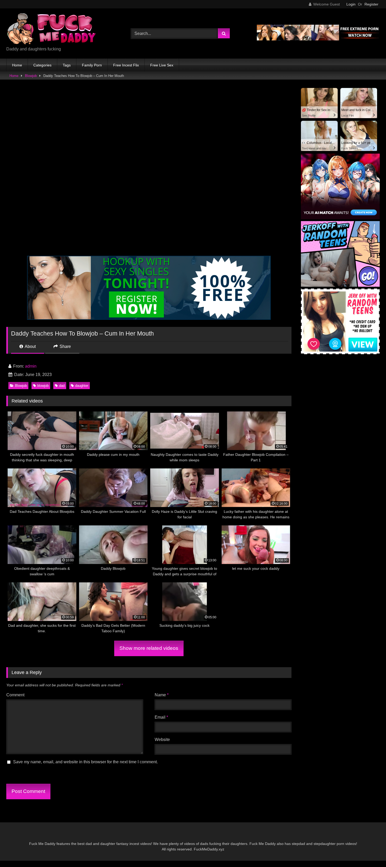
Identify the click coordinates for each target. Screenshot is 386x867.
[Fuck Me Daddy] (52, 29)
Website (162, 739)
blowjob (43, 386)
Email (161, 717)
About (30, 346)
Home (17, 65)
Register (371, 4)
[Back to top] (369, 851)
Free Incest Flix (126, 65)
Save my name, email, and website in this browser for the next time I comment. (85, 762)
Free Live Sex (161, 65)
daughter (81, 386)
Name (162, 695)
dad (62, 386)
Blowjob (31, 76)
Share (65, 346)
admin (30, 366)
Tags (67, 65)
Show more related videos (148, 648)
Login (351, 4)
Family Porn (92, 65)
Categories (42, 65)
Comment (15, 695)
